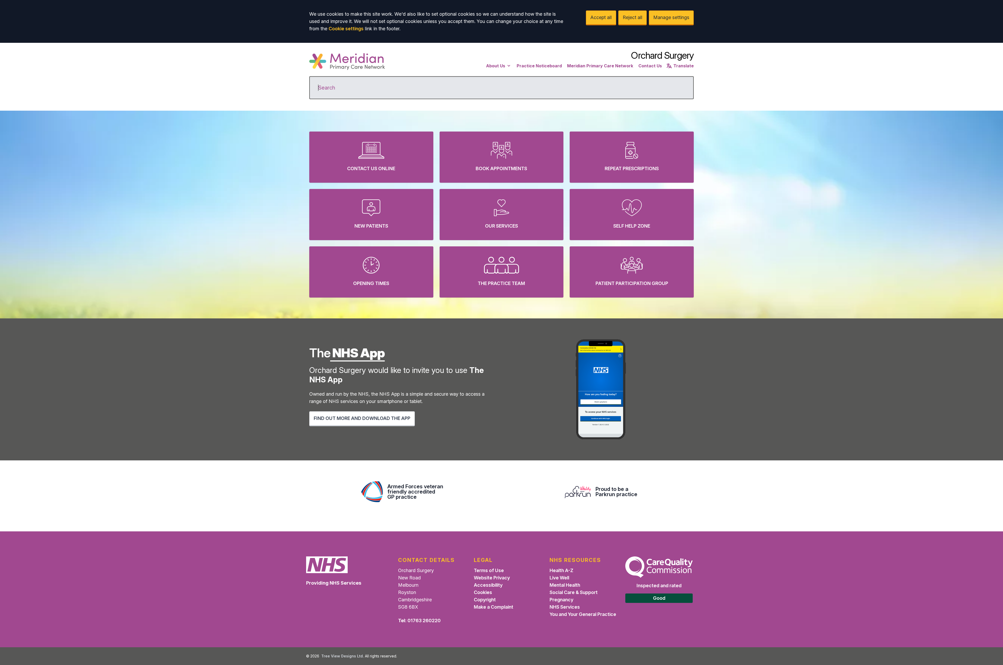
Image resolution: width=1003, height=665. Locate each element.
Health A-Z (561, 570)
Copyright (485, 599)
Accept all (601, 17)
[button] (371, 157)
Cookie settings (346, 28)
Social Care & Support (574, 592)
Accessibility (488, 585)
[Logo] (347, 61)
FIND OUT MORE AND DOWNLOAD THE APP (362, 418)
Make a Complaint (493, 607)
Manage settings (671, 17)
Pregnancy (561, 599)
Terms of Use (489, 570)
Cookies (483, 592)
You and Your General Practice (583, 614)
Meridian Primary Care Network (600, 65)
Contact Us (650, 65)
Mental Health (565, 585)
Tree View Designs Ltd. (342, 656)
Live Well (559, 577)
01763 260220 (424, 620)
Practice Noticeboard (539, 65)
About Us (495, 65)
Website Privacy (492, 577)
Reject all (632, 17)
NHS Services (565, 607)
